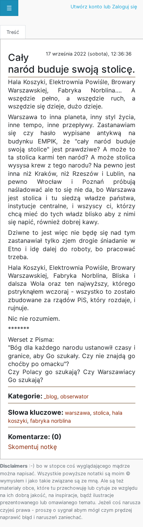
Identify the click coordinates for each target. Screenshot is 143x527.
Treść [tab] (12, 32)
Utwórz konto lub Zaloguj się (104, 7)
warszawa (77, 412)
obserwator (74, 396)
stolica (101, 412)
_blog (50, 396)
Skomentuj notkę (32, 447)
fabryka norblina (50, 420)
